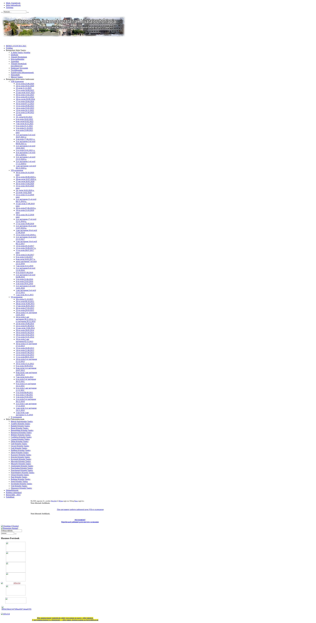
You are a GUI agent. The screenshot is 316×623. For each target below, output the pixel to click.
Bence (76, 501)
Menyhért (54, 501)
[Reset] (28, 12)
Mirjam (61, 501)
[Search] (2, 12)
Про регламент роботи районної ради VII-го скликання (80, 509)
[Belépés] (15, 533)
